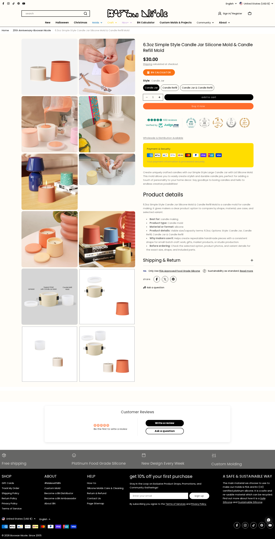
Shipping (147, 64)
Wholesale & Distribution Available (163, 138)
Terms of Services (176, 504)
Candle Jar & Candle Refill (197, 87)
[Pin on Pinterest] (173, 279)
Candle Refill (169, 87)
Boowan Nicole (19, 535)
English (230, 3)
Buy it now (198, 106)
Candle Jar (151, 87)
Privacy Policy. (199, 504)
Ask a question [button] (165, 431)
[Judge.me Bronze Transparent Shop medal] (218, 123)
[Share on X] (165, 279)
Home (5, 30)
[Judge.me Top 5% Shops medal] (231, 123)
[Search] (85, 13)
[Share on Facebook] (157, 279)
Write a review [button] (164, 423)
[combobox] (55, 13)
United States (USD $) (257, 3)
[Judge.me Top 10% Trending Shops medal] (245, 123)
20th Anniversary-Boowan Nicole (32, 30)
